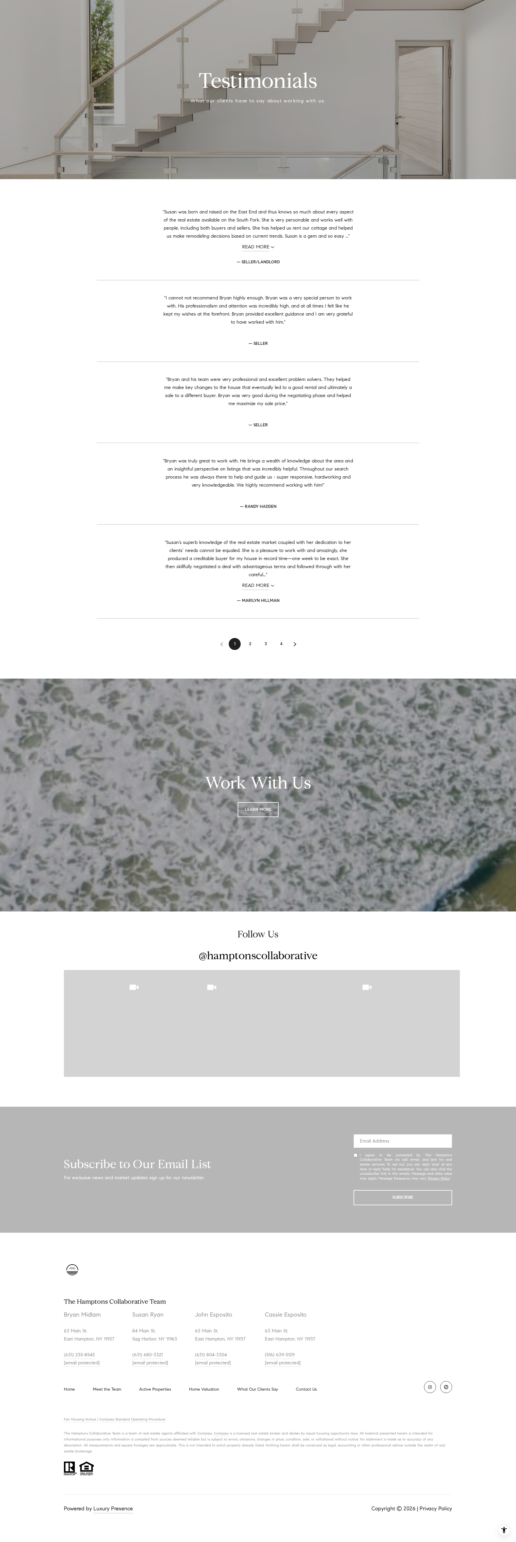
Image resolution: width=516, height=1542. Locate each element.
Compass (221, 1433)
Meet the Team (107, 1389)
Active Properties (155, 1389)
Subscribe (402, 1197)
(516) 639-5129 (280, 1354)
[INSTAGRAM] (430, 1387)
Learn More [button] (258, 809)
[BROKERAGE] (446, 1387)
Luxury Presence (113, 1508)
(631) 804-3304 (211, 1354)
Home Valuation (204, 1389)
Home (69, 1389)
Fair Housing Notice (80, 1419)
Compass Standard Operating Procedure (132, 1419)
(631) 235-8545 (79, 1354)
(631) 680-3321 (147, 1354)
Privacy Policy (439, 1178)
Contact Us (306, 1389)
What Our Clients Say (257, 1389)
